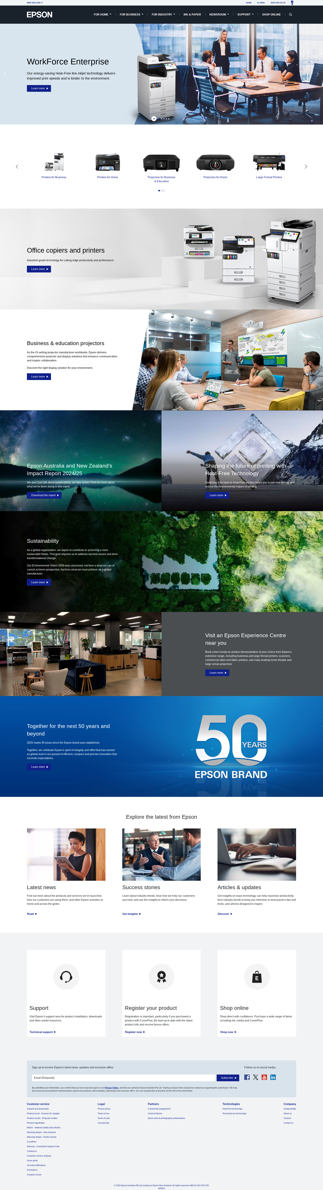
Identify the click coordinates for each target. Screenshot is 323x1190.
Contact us (32, 1151)
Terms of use (103, 1113)
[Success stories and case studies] (161, 854)
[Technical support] (66, 976)
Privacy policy (104, 1109)
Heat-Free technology (232, 1109)
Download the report (43, 495)
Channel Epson (155, 1113)
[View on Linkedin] (273, 1077)
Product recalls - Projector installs (42, 1118)
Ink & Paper (192, 14)
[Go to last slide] (17, 166)
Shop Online (271, 14)
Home (249, 3)
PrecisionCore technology (234, 1113)
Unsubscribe (103, 1123)
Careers (287, 1118)
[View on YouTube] (264, 1077)
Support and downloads (38, 1109)
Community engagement (159, 1109)
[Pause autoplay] (153, 118)
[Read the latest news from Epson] (66, 854)
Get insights (130, 914)
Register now (133, 1032)
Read (30, 914)
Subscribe (227, 1077)
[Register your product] (161, 976)
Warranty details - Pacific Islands (42, 1137)
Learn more (38, 88)
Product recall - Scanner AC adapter (43, 1113)
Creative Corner (34, 1175)
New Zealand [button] (34, 3)
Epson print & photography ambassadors (166, 1118)
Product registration (36, 1123)
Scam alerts (32, 1160)
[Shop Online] (257, 976)
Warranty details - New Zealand (41, 1132)
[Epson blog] (257, 854)
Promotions (32, 1170)
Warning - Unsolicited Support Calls (43, 1146)
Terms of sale (104, 1118)
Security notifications (36, 1165)
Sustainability (290, 1109)
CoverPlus (32, 1142)
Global (261, 3)
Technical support (41, 1032)
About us (288, 1113)
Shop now (227, 1032)
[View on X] (255, 1077)
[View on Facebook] (247, 1077)
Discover (224, 914)
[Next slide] (317, 74)
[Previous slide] (5, 74)
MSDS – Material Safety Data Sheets (43, 1127)
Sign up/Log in (278, 3)
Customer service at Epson (39, 1156)
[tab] (159, 119)
